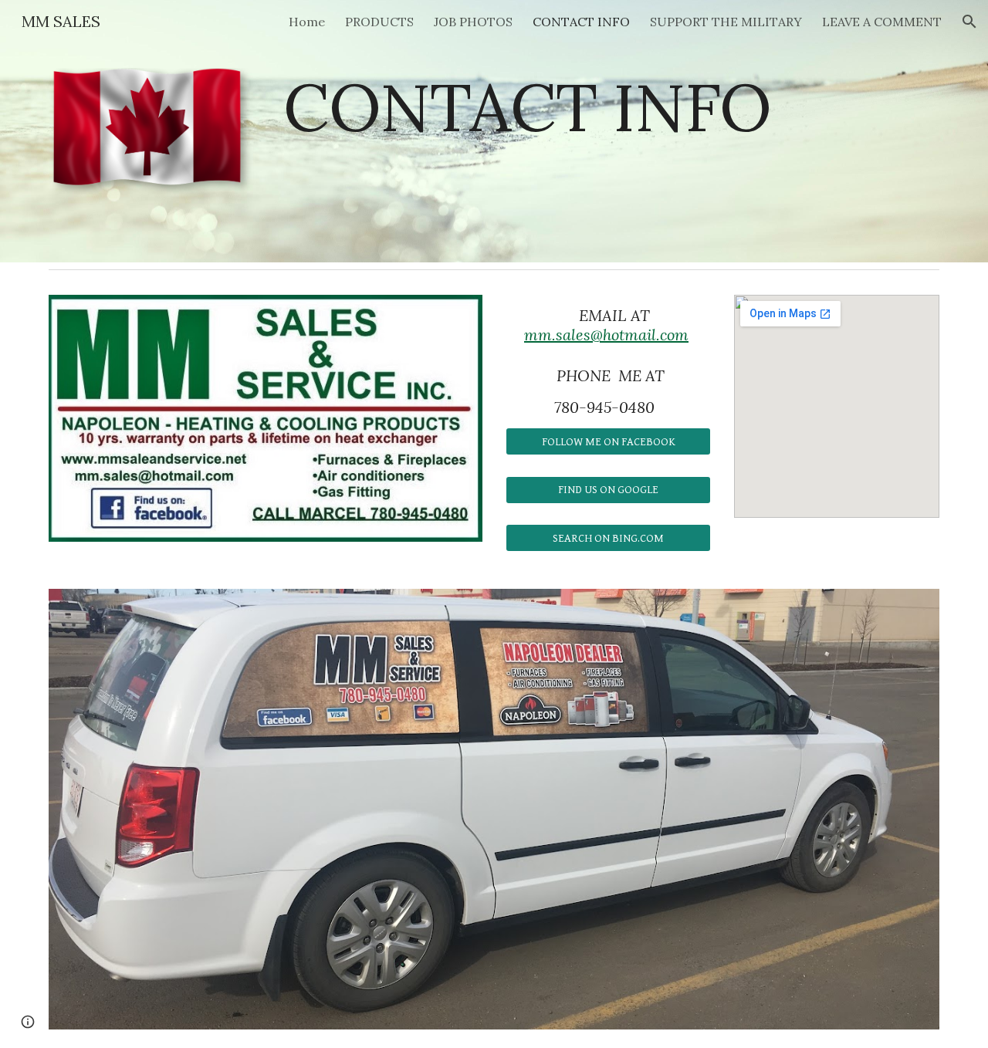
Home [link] (307, 21)
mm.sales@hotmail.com (606, 334)
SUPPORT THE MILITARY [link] (726, 21)
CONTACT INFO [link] (581, 21)
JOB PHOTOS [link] (473, 21)
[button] (969, 21)
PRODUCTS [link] (379, 21)
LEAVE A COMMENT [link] (882, 21)
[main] (570, 107)
